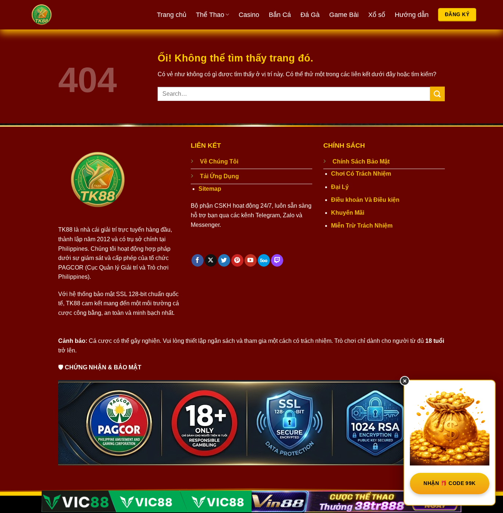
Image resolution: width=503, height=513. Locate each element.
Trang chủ (171, 14)
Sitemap (209, 189)
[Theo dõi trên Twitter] (224, 260)
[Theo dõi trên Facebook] (197, 260)
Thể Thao (210, 14)
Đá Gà (310, 14)
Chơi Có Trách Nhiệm (361, 174)
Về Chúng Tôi (219, 161)
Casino (249, 14)
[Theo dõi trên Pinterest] (237, 260)
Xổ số (376, 14)
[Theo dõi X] (211, 260)
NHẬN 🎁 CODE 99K (449, 483)
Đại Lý (340, 187)
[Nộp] (437, 94)
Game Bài (344, 14)
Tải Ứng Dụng (219, 176)
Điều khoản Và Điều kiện (365, 200)
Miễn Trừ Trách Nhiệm (362, 225)
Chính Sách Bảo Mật (361, 161)
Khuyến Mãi (347, 213)
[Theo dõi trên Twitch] (277, 260)
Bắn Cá (280, 14)
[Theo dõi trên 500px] (264, 260)
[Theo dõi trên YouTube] (251, 260)
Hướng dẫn (412, 14)
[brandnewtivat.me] (69, 14)
